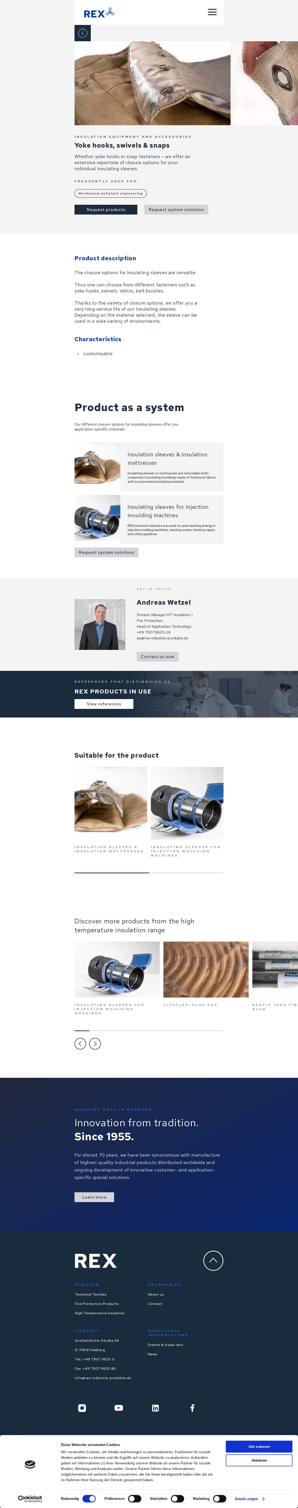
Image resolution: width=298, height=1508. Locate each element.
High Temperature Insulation (100, 1313)
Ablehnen (259, 1460)
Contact (155, 1304)
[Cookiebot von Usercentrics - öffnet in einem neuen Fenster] (30, 1498)
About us (156, 1294)
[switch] (134, 1498)
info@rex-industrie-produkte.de (103, 1378)
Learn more (94, 1197)
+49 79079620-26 (154, 632)
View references (104, 704)
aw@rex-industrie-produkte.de (162, 638)
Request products (106, 209)
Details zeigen (246, 1499)
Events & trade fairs (165, 1345)
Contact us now (157, 656)
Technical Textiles (91, 1294)
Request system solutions (176, 209)
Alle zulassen (259, 1447)
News (152, 1354)
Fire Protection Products (97, 1304)
